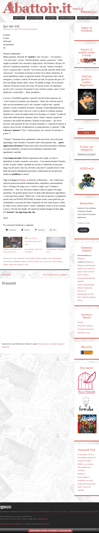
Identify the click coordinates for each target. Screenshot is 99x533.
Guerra (30, 261)
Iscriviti (83, 230)
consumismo (7, 261)
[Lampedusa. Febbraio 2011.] (55, 242)
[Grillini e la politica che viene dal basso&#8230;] (12, 242)
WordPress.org (83, 333)
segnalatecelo (42, 519)
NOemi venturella (84, 265)
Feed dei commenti (85, 329)
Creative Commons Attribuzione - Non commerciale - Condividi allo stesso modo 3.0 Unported (63, 512)
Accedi (80, 322)
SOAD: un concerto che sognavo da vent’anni (85, 467)
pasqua (59, 261)
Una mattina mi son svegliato (56, 275)
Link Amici (50, 18)
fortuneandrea (83, 278)
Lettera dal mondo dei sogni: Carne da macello (86, 487)
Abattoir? (19, 18)
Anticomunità (56, 258)
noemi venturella (84, 285)
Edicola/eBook (35, 18)
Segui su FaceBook (86, 29)
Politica (37, 258)
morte (41, 261)
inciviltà (36, 261)
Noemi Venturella (31, 29)
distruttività (16, 261)
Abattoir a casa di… (87, 18)
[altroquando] (87, 424)
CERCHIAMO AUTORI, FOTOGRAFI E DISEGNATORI (50, 531)
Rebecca (81, 258)
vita (15, 265)
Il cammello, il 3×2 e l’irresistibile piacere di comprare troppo (86, 458)
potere (11, 265)
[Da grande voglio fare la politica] (34, 242)
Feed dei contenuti (85, 326)
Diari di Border (67, 18)
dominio (24, 261)
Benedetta (5, 275)
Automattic (45, 524)
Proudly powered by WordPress (11, 524)
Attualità (32, 258)
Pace (54, 261)
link (27, 265)
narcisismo (48, 261)
